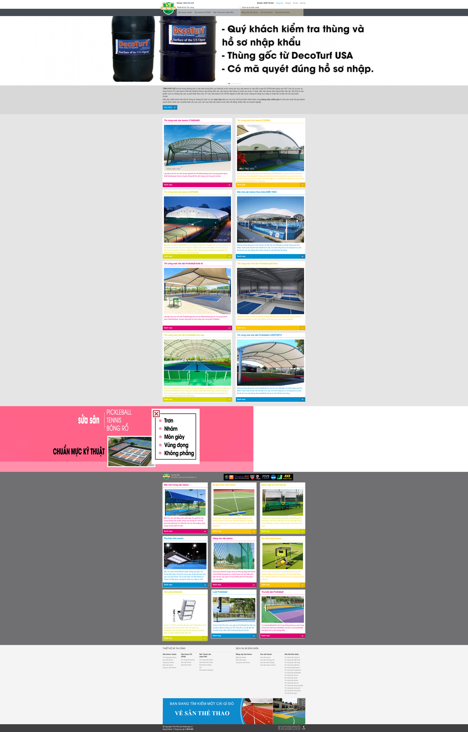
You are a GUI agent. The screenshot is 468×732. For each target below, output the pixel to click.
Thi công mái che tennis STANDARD (182, 120)
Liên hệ (302, 3)
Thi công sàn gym (291, 693)
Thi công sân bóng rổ (292, 657)
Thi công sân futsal (291, 680)
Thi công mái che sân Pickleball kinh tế (183, 263)
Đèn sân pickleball (173, 592)
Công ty (288, 3)
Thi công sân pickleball (293, 673)
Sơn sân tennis (267, 12)
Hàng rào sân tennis (223, 538)
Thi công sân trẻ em (291, 675)
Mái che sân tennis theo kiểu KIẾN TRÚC (257, 192)
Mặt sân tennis (241, 657)
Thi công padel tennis (292, 667)
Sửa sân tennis (186, 665)
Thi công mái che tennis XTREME (253, 120)
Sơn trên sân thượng (267, 662)
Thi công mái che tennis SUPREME (181, 192)
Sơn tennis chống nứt (205, 666)
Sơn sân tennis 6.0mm (268, 665)
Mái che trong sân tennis (176, 485)
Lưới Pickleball (220, 592)
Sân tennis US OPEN (203, 12)
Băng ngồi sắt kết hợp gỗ (273, 485)
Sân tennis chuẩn (185, 12)
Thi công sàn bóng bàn (293, 690)
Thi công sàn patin (291, 678)
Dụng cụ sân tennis (169, 667)
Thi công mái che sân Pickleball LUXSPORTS (259, 335)
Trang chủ (279, 3)
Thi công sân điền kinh (292, 660)
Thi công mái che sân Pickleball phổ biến (257, 263)
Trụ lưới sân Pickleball (272, 592)
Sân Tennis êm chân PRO (223, 12)
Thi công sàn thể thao (292, 665)
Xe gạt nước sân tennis (224, 485)
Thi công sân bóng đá (292, 688)
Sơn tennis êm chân (206, 662)
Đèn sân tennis (168, 665)
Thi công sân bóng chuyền (294, 685)
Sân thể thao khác (282, 12)
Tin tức (295, 3)
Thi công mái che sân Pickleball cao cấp (184, 335)
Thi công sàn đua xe (292, 683)
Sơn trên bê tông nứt (267, 660)
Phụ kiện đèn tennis (173, 538)
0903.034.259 (188, 3)
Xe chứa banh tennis (271, 538)
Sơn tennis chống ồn (206, 670)
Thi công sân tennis (169, 657)
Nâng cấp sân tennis (250, 12)
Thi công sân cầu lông (292, 662)
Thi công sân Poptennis (293, 670)
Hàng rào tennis (168, 662)
